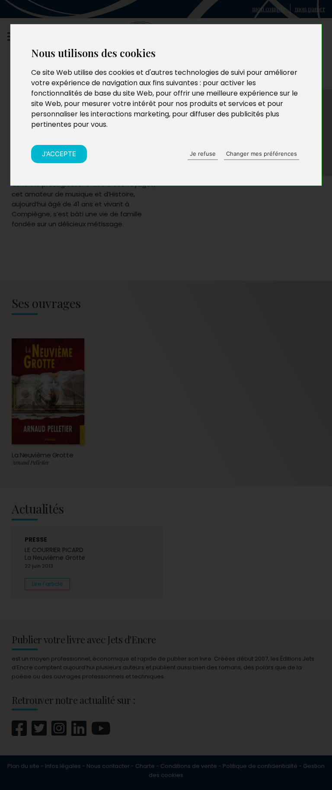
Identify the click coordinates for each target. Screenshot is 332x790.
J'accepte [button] (59, 154)
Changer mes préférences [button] (261, 153)
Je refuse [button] (203, 153)
